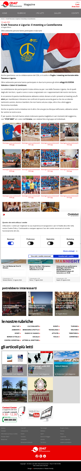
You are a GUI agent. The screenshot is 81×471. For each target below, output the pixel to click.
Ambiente (16, 330)
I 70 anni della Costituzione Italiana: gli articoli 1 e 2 (39, 393)
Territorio (73, 333)
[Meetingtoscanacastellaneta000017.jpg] (12, 211)
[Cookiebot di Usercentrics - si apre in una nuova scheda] (69, 214)
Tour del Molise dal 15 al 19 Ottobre (12, 267)
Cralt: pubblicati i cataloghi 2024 (13, 367)
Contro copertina (12, 340)
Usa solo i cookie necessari (41, 256)
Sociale (36, 337)
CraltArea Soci (75, 5)
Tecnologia (54, 330)
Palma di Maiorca (61, 366)
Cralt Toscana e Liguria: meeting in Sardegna (37, 307)
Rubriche (22, 13)
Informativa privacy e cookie (9, 434)
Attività (5, 34)
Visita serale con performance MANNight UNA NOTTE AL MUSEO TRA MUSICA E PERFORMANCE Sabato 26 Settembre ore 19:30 (66, 269)
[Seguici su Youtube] (44, 457)
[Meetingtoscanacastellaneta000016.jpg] (69, 185)
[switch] (31, 243)
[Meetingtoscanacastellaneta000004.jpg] (50, 132)
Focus (56, 337)
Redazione (4, 439)
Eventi (56, 326)
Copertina (73, 337)
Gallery (57, 13)
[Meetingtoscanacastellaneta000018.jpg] (31, 211)
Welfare (74, 330)
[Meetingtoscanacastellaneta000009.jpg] (12, 158)
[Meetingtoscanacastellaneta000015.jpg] (50, 185)
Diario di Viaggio (32, 333)
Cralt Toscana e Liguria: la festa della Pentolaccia (65, 307)
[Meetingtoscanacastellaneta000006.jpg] (12, 185)
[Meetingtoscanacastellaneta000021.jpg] (31, 132)
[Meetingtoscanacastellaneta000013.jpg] (31, 185)
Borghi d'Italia (13, 337)
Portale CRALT (5, 436)
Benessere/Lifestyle (31, 330)
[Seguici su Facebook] (36, 457)
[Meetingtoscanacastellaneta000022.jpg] (69, 132)
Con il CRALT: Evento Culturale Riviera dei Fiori (14, 393)
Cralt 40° (16, 326)
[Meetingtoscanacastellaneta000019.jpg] (50, 211)
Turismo (74, 326)
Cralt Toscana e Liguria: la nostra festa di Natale (12, 307)
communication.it (38, 468)
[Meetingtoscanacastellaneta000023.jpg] (31, 158)
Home (4, 13)
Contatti (75, 13)
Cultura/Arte (33, 326)
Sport (17, 333)
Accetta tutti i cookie (66, 256)
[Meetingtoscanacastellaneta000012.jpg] (50, 158)
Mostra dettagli (69, 251)
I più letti (40, 13)
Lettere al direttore (30, 340)
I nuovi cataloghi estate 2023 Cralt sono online (39, 367)
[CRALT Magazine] (11, 4)
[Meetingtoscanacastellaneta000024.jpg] (69, 158)
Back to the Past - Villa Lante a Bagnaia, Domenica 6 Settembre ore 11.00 (40, 267)
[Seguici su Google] (40, 457)
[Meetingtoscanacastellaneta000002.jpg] (12, 132)
